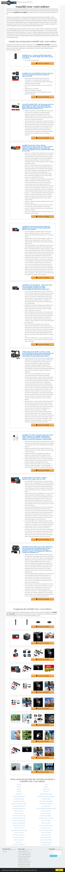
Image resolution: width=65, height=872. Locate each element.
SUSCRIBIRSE (53, 855)
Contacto (5, 851)
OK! (59, 870)
